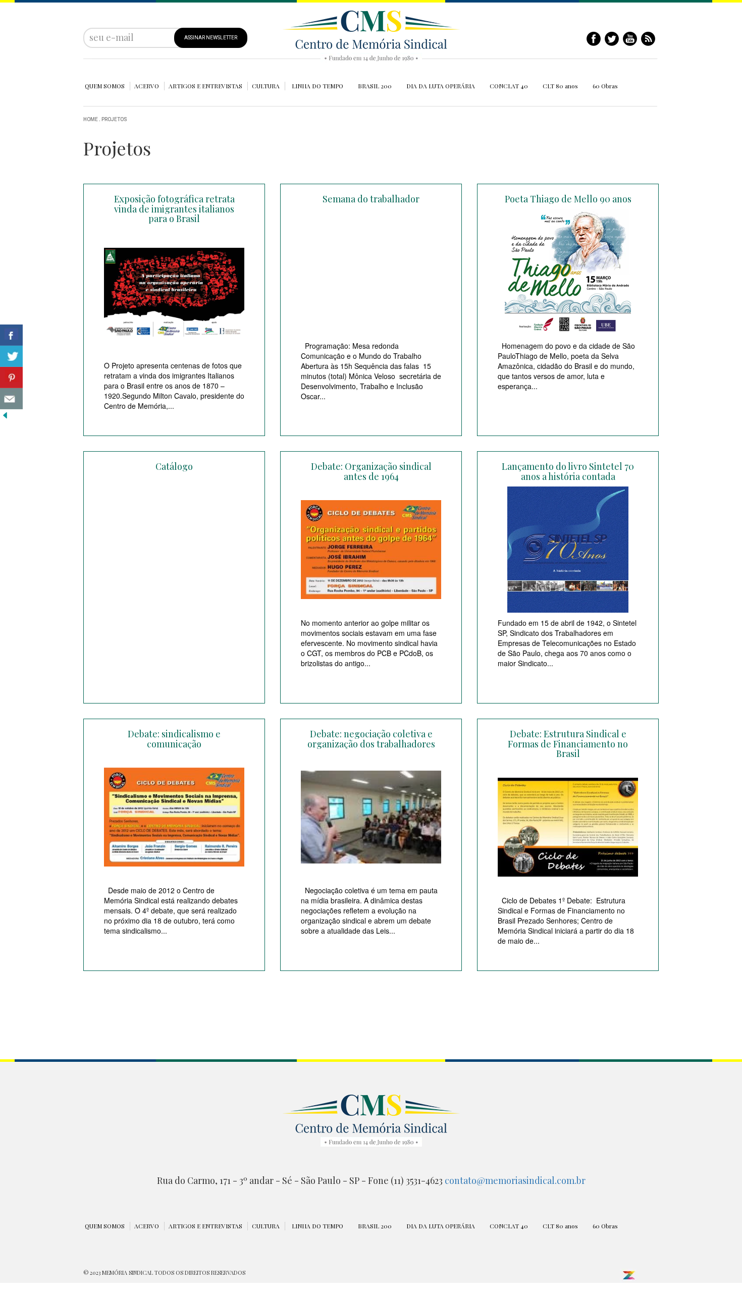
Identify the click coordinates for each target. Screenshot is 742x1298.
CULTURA (266, 86)
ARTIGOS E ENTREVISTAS (205, 86)
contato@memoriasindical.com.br (515, 1180)
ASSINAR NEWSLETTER (210, 37)
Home (90, 119)
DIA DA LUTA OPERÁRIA (440, 86)
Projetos (114, 119)
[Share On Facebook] (11, 335)
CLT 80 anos (560, 86)
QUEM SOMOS (105, 86)
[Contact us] (11, 398)
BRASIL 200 (375, 86)
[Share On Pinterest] (11, 377)
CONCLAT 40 (509, 86)
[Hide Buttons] (5, 414)
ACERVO (146, 86)
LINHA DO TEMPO (317, 86)
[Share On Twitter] (11, 356)
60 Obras (605, 86)
